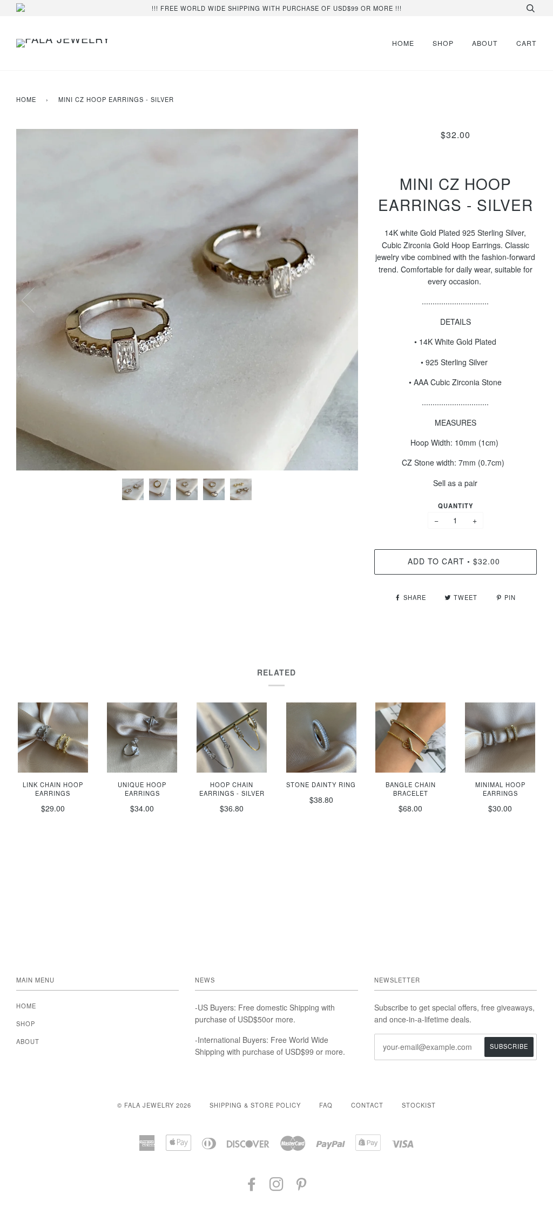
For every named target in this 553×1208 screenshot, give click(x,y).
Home (26, 99)
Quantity (455, 505)
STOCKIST (419, 1105)
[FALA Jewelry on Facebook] (252, 1187)
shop (443, 42)
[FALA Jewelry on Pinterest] (301, 1187)
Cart (526, 42)
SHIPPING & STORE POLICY (255, 1105)
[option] (187, 299)
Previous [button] (34, 299)
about (485, 42)
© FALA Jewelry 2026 (154, 1105)
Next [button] (338, 299)
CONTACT (367, 1105)
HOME (403, 42)
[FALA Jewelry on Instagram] (276, 1187)
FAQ (326, 1105)
